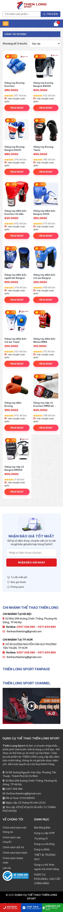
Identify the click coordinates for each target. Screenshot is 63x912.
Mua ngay (17, 107)
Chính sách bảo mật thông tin (14, 830)
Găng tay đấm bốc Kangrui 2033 (44, 212)
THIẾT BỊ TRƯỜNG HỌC (44, 857)
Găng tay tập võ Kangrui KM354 (14, 468)
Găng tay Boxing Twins (43, 148)
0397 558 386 (14, 789)
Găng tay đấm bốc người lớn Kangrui (15, 276)
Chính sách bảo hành (15, 852)
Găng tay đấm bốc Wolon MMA (44, 340)
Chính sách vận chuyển (12, 839)
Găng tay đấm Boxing (12, 404)
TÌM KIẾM (52, 14)
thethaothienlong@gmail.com (24, 631)
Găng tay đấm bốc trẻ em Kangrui (44, 276)
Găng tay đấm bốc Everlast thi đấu (15, 212)
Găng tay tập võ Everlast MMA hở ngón (43, 404)
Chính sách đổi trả (13, 847)
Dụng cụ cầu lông (44, 844)
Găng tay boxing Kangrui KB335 (43, 84)
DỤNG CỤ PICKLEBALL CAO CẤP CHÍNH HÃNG (47, 879)
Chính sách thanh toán (13, 860)
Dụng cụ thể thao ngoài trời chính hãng (46, 867)
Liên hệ (7, 868)
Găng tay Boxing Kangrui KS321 (14, 148)
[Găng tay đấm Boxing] (17, 385)
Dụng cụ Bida (42, 849)
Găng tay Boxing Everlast (14, 84)
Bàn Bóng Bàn (42, 827)
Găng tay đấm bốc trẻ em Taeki (15, 340)
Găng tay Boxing (15, 34)
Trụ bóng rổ (41, 838)
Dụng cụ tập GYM (44, 833)
